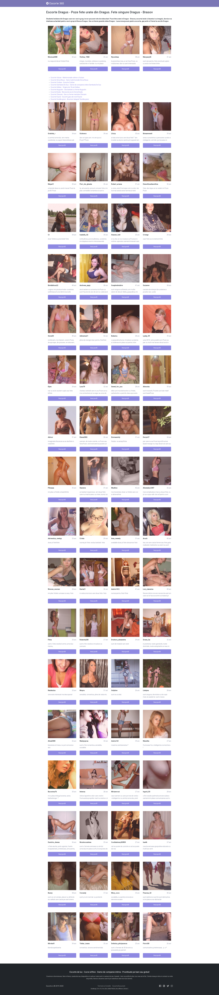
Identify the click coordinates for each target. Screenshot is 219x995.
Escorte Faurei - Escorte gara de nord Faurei (66, 97)
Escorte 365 (56, 3)
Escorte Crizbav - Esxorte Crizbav (63, 82)
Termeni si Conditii (104, 986)
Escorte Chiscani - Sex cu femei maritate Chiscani (68, 94)
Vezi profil (62, 69)
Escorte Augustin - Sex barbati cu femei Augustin (68, 90)
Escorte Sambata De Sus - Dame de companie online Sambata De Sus (76, 85)
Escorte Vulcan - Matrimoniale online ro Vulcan (67, 77)
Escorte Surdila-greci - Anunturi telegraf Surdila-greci (70, 99)
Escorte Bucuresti (118, 986)
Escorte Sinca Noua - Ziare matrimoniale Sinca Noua (69, 80)
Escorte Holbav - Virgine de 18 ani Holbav (65, 87)
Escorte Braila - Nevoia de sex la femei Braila (67, 92)
